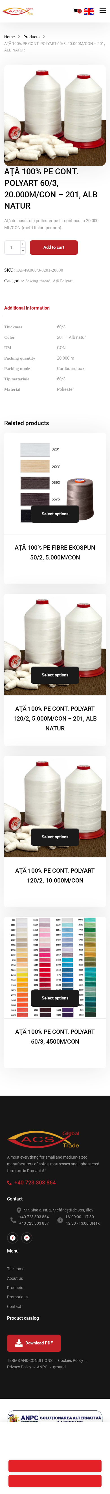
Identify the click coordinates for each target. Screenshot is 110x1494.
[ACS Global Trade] (17, 11)
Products (31, 37)
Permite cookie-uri (55, 1481)
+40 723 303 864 (34, 1182)
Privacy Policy (19, 1367)
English (89, 11)
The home (15, 1269)
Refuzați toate (55, 1466)
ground (59, 1367)
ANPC (42, 1367)
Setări (55, 1451)
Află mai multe (75, 1433)
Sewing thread (37, 281)
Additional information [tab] (27, 308)
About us (15, 1278)
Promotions (17, 1297)
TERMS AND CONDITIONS (29, 1360)
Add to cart (53, 247)
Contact (14, 1306)
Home (9, 37)
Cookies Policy (70, 1360)
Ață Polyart (62, 281)
